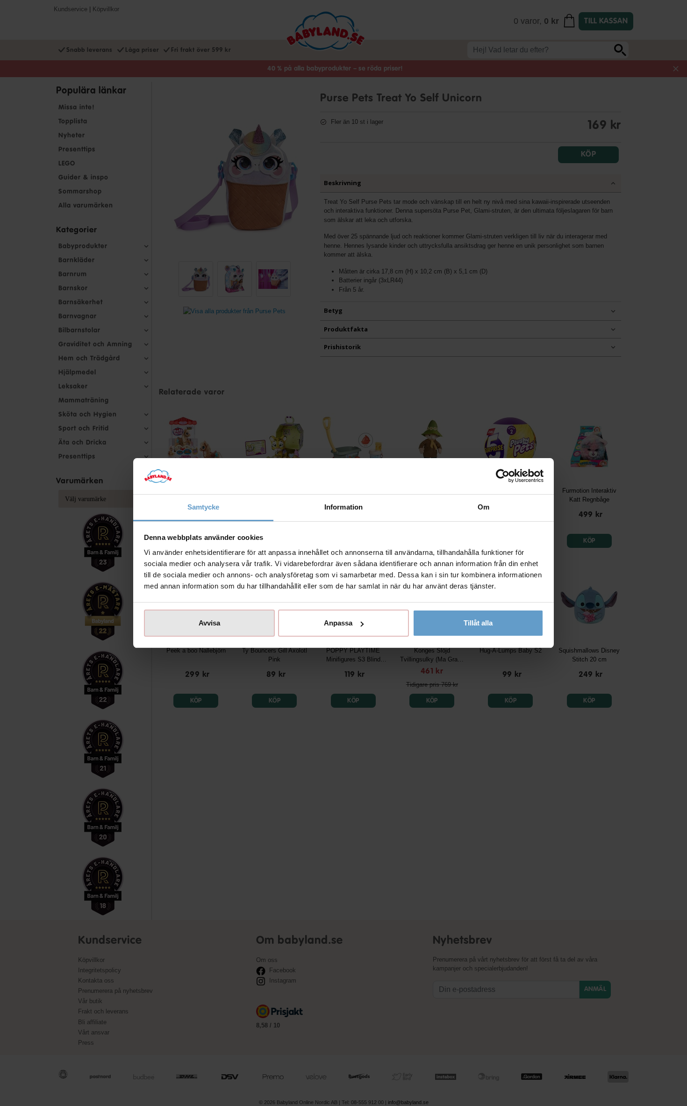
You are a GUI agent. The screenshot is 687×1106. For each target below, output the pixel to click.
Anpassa (338, 623)
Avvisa (209, 623)
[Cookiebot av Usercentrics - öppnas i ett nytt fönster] (503, 476)
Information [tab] (343, 507)
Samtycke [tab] (203, 507)
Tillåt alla (478, 623)
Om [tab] (483, 507)
